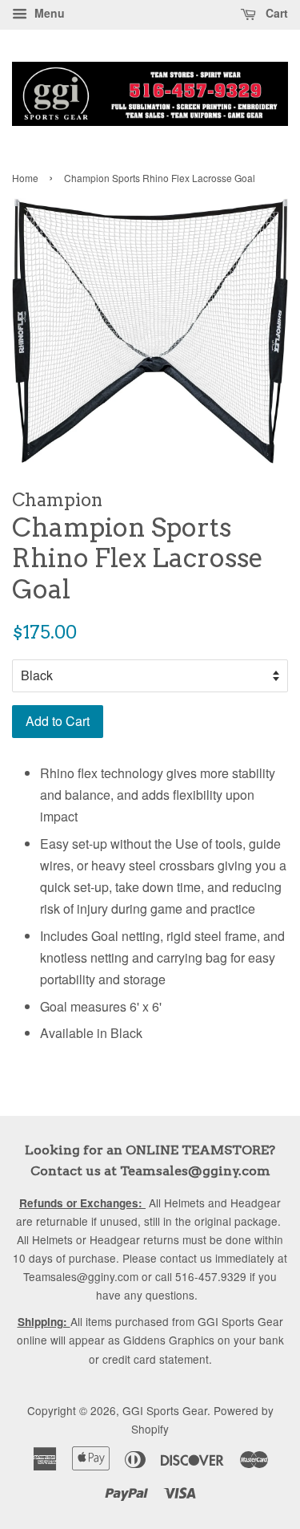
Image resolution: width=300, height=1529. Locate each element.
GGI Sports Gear (164, 1410)
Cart (275, 13)
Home (25, 178)
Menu (48, 13)
